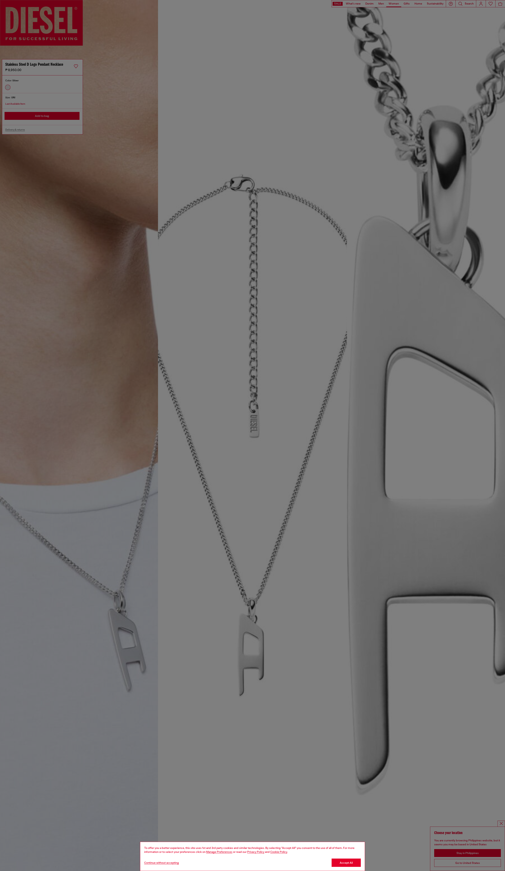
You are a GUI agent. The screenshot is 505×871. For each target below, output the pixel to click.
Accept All (346, 862)
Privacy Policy (255, 851)
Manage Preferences (219, 851)
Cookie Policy (278, 851)
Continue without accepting (161, 862)
